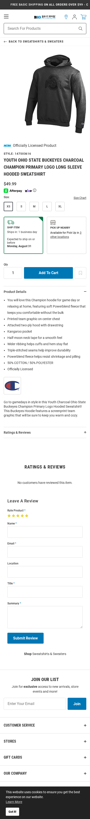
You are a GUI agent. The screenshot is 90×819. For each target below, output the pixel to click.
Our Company (15, 773)
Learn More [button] (14, 802)
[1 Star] (9, 516)
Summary (13, 603)
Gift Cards (13, 757)
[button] (66, 17)
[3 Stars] (18, 516)
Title (10, 583)
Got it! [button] (12, 811)
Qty (6, 264)
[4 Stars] (23, 516)
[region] (45, 359)
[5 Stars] (27, 516)
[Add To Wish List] (80, 273)
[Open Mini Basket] (83, 17)
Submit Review (25, 638)
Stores (10, 741)
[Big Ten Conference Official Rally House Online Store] (44, 17)
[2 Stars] (14, 516)
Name (11, 523)
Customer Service (19, 725)
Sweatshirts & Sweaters (45, 654)
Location (12, 563)
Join (77, 704)
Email (10, 543)
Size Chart (80, 198)
